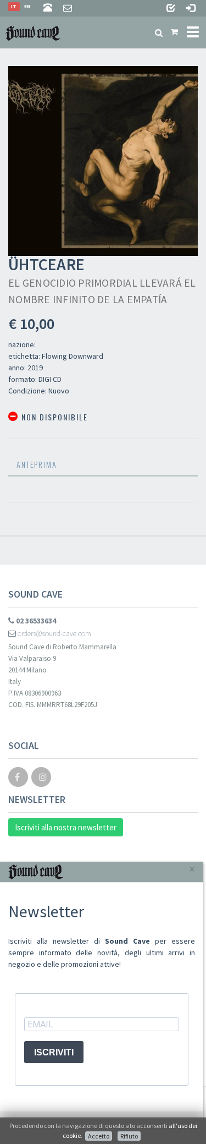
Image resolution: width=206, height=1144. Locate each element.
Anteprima (36, 464)
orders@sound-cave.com (53, 633)
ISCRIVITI (54, 1052)
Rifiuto (129, 1136)
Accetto (98, 1136)
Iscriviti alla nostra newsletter (65, 827)
